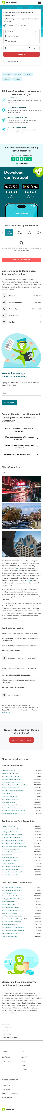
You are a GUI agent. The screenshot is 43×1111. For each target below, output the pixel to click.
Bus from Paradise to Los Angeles (13, 790)
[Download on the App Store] (11, 186)
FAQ (28, 74)
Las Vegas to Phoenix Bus (10, 773)
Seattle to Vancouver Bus (10, 933)
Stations (17, 79)
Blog (23, 1061)
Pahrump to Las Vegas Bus (10, 788)
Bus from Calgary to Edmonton (11, 887)
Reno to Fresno (7, 793)
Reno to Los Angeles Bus (10, 796)
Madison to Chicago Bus (9, 936)
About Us (25, 1057)
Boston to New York (8, 904)
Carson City (7, 1034)
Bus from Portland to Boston (11, 907)
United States (7, 1028)
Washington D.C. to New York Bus (13, 899)
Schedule (6, 74)
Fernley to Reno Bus (8, 770)
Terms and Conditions (10, 1093)
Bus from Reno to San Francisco (12, 805)
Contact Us (6, 1085)
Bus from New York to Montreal (12, 916)
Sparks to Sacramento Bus (10, 813)
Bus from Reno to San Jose (10, 808)
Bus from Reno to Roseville (10, 799)
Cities (7, 79)
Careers (24, 1069)
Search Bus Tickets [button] (21, 740)
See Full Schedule (21, 260)
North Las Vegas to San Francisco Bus (14, 785)
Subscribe (9, 402)
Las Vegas (15, 568)
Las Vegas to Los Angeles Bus (11, 779)
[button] (39, 3)
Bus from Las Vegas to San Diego (12, 782)
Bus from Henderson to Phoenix (12, 829)
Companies (6, 1089)
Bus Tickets (5, 1024)
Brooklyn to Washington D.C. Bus (12, 910)
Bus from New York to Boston (11, 922)
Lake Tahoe (28, 580)
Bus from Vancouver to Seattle (11, 890)
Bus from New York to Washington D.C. (14, 919)
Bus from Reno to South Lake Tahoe (13, 810)
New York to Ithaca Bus (9, 924)
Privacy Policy (7, 1098)
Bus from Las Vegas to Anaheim (12, 776)
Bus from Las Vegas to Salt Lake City (13, 843)
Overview (17, 74)
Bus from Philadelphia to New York (13, 930)
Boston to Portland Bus (9, 901)
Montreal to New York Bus (10, 896)
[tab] (9, 26)
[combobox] (21, 31)
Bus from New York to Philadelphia (13, 927)
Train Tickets (6, 1061)
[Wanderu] (9, 2)
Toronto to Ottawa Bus (9, 893)
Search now (6, 712)
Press (23, 1065)
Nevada (5, 1031)
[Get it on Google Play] (30, 186)
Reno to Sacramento (8, 802)
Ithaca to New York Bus (9, 913)
